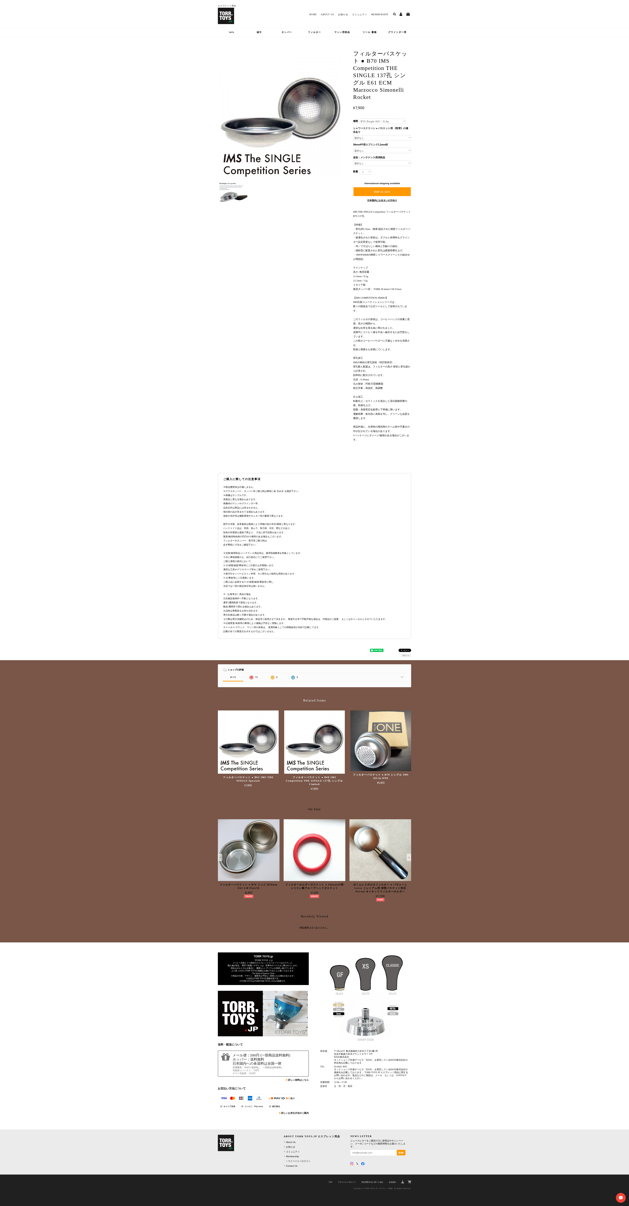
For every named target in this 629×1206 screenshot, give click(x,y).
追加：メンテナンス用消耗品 (369, 157)
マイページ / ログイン (299, 1161)
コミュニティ (359, 14)
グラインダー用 (397, 32)
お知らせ (343, 14)
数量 (355, 171)
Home (313, 14)
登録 (401, 1152)
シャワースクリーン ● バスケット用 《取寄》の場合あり (380, 130)
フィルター (314, 32)
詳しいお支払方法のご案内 (295, 1113)
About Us (327, 14)
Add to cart (382, 191)
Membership (379, 14)
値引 (259, 32)
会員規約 (392, 1182)
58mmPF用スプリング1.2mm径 (370, 144)
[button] (220, 857)
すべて (233, 677)
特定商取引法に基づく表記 (372, 1182)
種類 (355, 121)
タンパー (287, 32)
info (231, 32)
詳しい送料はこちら (298, 1080)
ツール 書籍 (370, 32)
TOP (330, 1182)
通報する (406, 655)
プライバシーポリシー (347, 1182)
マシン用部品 (342, 32)
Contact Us (291, 1166)
